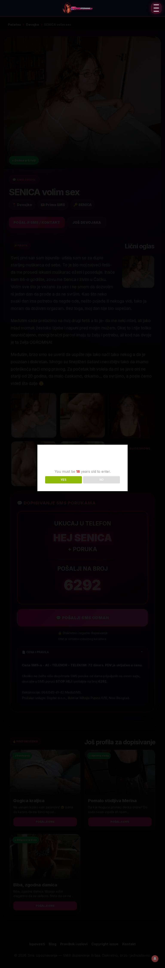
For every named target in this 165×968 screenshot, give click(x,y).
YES (63, 479)
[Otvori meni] (156, 8)
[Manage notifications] (154, 958)
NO (101, 479)
